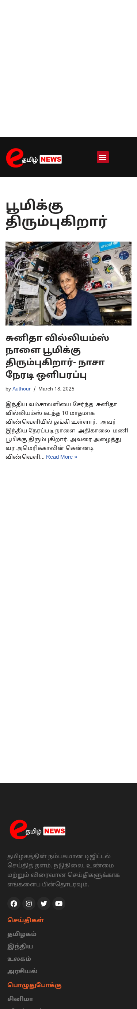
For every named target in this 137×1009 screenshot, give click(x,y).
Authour (21, 389)
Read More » (61, 457)
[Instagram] (28, 903)
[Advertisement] (68, 68)
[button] (103, 157)
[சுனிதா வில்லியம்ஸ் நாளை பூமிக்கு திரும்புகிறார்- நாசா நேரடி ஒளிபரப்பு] (68, 284)
